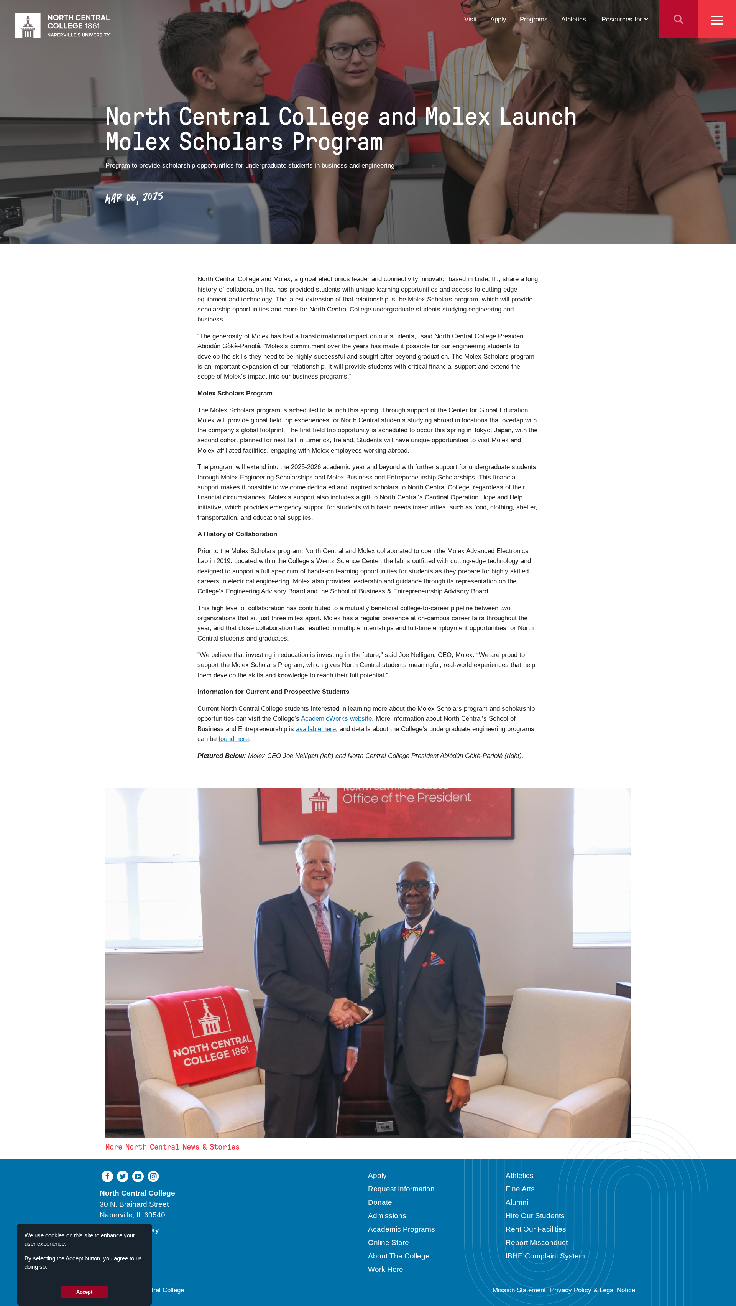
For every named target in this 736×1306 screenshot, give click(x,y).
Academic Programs (401, 1229)
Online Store (388, 1242)
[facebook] (107, 1176)
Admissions (387, 1216)
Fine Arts (520, 1189)
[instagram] (153, 1176)
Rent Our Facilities (536, 1229)
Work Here (385, 1269)
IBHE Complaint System (545, 1256)
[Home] (63, 25)
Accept (84, 1292)
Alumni (517, 1202)
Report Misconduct (537, 1242)
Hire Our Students (535, 1216)
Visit (470, 19)
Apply (498, 19)
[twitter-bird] (122, 1176)
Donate (380, 1202)
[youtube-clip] (138, 1176)
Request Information (401, 1189)
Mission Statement (519, 1290)
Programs (534, 19)
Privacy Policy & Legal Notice (592, 1290)
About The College (399, 1256)
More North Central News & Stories (172, 1146)
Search (678, 19)
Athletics (573, 19)
